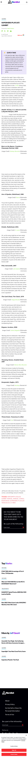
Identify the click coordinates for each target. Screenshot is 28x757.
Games (4, 18)
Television (5, 588)
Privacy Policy (10, 704)
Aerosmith (11, 496)
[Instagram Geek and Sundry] (8, 31)
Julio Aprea (16, 269)
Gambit (4, 498)
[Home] (8, 694)
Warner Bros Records (20, 365)
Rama (17, 197)
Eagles (18, 496)
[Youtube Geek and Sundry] (11, 31)
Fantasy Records (14, 151)
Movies (4, 567)
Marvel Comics (18, 498)
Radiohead (5, 500)
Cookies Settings (14, 746)
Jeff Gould (5, 34)
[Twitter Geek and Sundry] (5, 31)
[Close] (26, 735)
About (7, 701)
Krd (12, 420)
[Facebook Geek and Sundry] (2, 31)
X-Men (17, 85)
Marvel (10, 498)
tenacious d (6, 503)
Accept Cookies (14, 754)
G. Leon (17, 230)
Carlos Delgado (14, 330)
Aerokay (17, 385)
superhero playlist (17, 500)
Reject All (14, 750)
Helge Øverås (15, 299)
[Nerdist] (14, 2)
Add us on (19, 35)
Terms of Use (9, 714)
